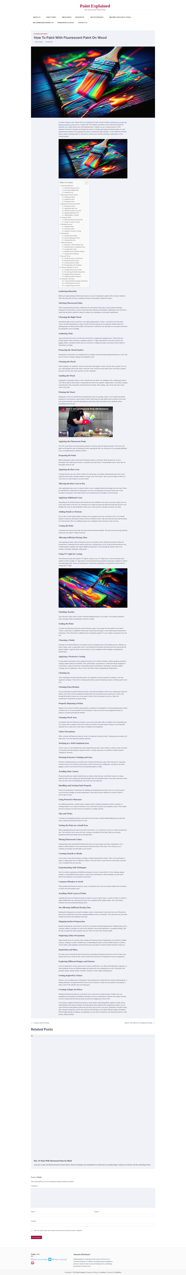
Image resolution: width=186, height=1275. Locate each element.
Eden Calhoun (39, 42)
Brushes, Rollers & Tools (120, 17)
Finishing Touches (66, 224)
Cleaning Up (65, 233)
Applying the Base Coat (70, 208)
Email (96, 1212)
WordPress (118, 1272)
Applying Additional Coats (71, 213)
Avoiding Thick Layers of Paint (73, 269)
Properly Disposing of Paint (72, 238)
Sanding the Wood (69, 199)
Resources (79, 17)
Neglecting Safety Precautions (72, 276)
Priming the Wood (69, 201)
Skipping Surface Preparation (72, 274)
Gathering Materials (67, 185)
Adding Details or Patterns (71, 215)
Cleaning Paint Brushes (70, 235)
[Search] (32, 7)
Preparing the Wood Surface (69, 195)
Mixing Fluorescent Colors (71, 260)
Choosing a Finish (69, 229)
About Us (36, 17)
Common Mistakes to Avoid (69, 267)
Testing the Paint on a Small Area (73, 258)
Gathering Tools (68, 192)
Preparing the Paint (69, 206)
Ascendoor (102, 1272)
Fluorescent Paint (40, 34)
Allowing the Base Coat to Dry (72, 210)
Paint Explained (95, 5)
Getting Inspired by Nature (72, 283)
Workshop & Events (65, 22)
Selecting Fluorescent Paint (71, 188)
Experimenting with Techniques (73, 265)
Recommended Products (43, 22)
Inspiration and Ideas (68, 278)
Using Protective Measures (71, 254)
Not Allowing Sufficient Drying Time (74, 272)
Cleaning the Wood (69, 197)
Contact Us (82, 22)
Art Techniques (96, 17)
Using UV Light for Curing (71, 222)
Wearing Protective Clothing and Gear (74, 247)
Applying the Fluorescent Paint (70, 204)
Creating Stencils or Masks (71, 263)
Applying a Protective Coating (72, 231)
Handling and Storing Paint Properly (74, 251)
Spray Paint (66, 17)
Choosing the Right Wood (71, 190)
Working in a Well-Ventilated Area (73, 244)
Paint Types (51, 17)
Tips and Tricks (65, 256)
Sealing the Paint (69, 226)
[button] (85, 182)
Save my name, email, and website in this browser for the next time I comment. (58, 1230)
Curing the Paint (66, 217)
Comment (34, 1186)
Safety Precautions (66, 242)
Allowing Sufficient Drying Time (73, 219)
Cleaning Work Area (69, 240)
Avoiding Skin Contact (70, 249)
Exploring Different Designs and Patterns (76, 281)
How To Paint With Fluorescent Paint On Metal (53, 1161)
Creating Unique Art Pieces (72, 285)
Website (33, 1221)
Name (33, 1212)
